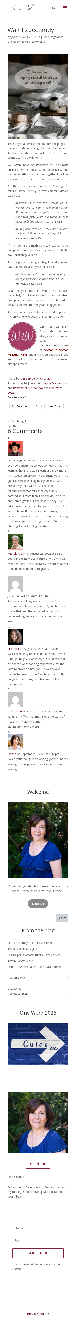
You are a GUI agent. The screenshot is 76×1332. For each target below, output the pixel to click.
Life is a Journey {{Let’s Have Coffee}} (31, 943)
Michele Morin (17, 553)
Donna (12, 754)
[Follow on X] (18, 1208)
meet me (38, 1163)
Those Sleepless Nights (22, 949)
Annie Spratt (27, 378)
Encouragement (53, 37)
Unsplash (46, 378)
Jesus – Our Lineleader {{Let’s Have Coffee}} (35, 967)
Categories (14, 988)
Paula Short (15, 711)
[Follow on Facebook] (11, 1208)
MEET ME (38, 903)
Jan (9, 596)
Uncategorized (17, 41)
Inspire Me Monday (55, 383)
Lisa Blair (13, 649)
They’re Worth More (20, 961)
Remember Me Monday (28, 388)
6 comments (37, 41)
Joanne (15, 37)
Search (62, 918)
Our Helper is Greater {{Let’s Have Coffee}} (34, 955)
